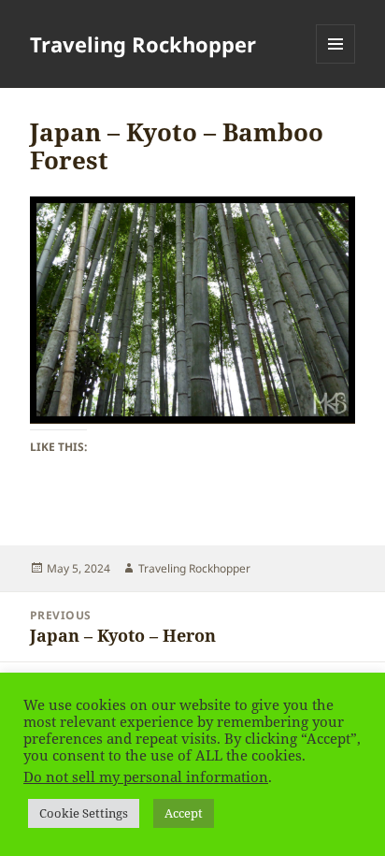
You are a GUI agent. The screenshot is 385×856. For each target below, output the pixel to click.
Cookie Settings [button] (83, 813)
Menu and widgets (336, 63)
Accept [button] (183, 813)
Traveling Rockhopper (143, 44)
